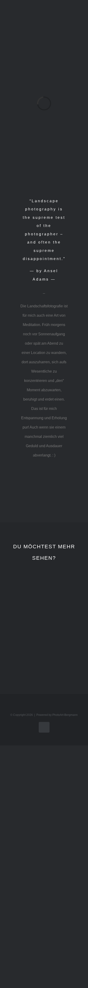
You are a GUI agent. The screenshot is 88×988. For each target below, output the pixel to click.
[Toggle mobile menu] (79, 14)
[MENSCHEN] (21, 636)
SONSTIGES (68, 656)
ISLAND (21, 605)
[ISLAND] (21, 585)
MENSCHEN (22, 656)
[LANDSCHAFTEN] (67, 585)
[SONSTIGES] (67, 636)
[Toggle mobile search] (71, 14)
